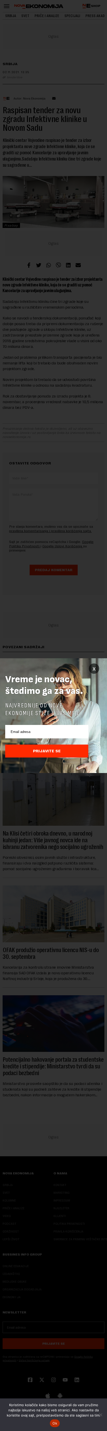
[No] (100, 1414)
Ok (54, 1423)
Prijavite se (47, 751)
